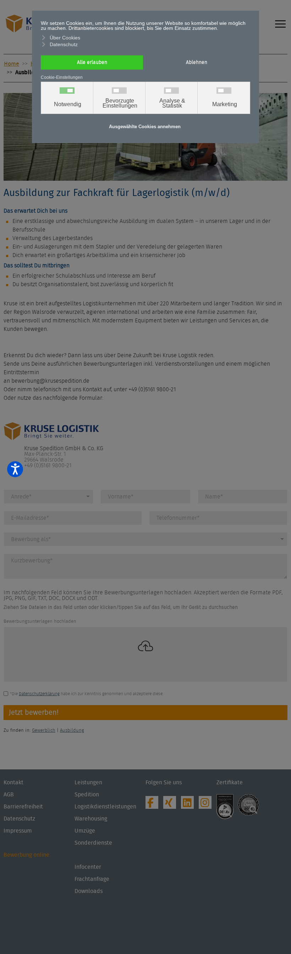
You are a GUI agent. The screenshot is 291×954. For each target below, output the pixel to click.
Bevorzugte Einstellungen (120, 103)
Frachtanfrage (92, 879)
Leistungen (88, 782)
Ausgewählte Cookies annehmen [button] (145, 126)
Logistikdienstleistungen (105, 806)
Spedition (87, 794)
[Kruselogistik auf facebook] (154, 804)
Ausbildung (72, 730)
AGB (9, 794)
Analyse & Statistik (172, 103)
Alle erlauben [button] (92, 62)
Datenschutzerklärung (39, 694)
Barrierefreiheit (23, 806)
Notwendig (67, 104)
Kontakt (13, 782)
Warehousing (91, 819)
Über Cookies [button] (65, 37)
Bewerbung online (26, 855)
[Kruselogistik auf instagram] (207, 804)
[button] (285, 923)
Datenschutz (19, 819)
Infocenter (88, 867)
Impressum (18, 831)
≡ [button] (280, 19)
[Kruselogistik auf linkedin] (189, 804)
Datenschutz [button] (64, 44)
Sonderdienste (93, 843)
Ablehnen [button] (196, 62)
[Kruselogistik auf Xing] (171, 804)
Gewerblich (43, 730)
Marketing (224, 104)
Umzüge (85, 831)
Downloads (89, 891)
